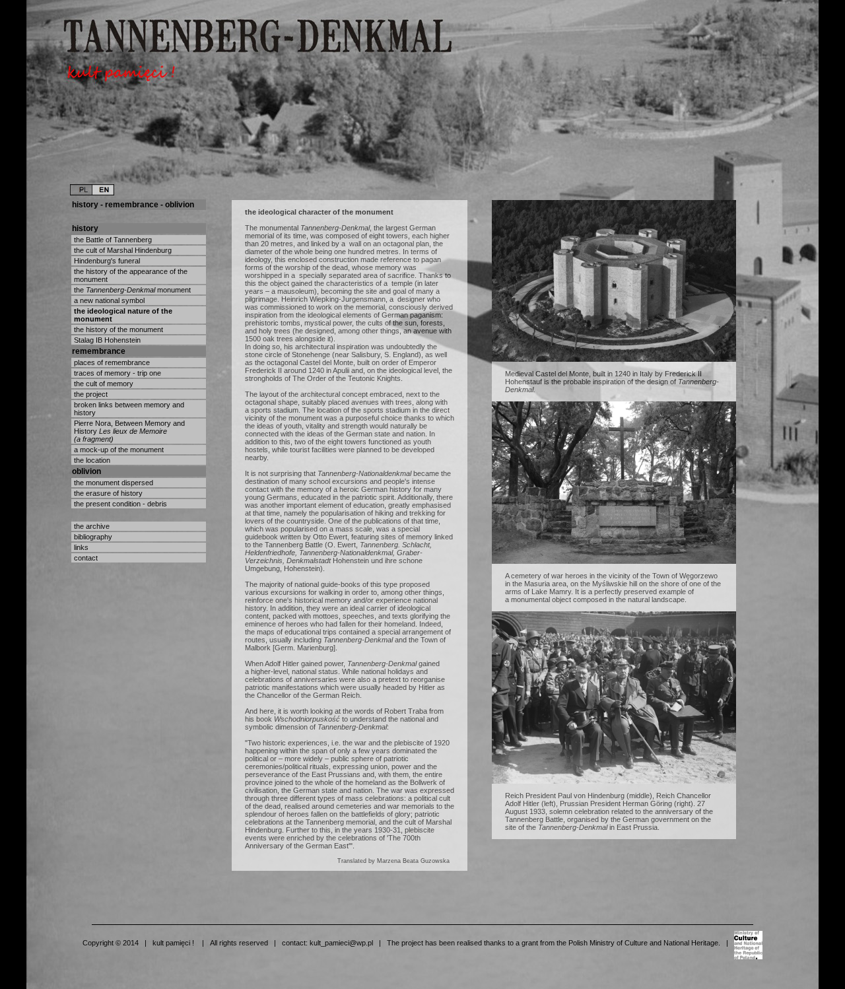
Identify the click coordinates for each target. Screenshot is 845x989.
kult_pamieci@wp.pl (341, 943)
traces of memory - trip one (116, 373)
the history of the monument (117, 329)
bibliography (92, 537)
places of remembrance (111, 362)
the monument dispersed (112, 483)
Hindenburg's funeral (106, 261)
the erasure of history (107, 493)
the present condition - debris (119, 504)
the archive (91, 526)
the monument (131, 290)
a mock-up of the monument (118, 450)
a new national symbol (108, 300)
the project (90, 394)
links (80, 547)
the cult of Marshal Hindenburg (122, 250)
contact (85, 558)
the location (91, 460)
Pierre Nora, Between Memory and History (128, 431)
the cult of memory (102, 384)
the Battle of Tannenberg (112, 240)
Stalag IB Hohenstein (106, 340)
